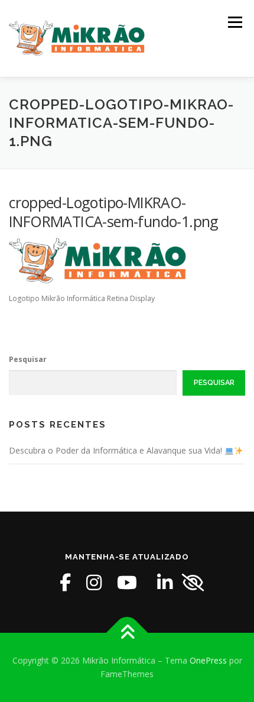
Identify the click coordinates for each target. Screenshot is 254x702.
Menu (234, 22)
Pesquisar (28, 359)
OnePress (208, 660)
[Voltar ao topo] (127, 633)
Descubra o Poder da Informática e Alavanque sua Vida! (116, 450)
